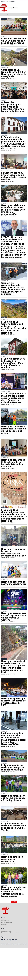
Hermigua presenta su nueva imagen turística (13, 582)
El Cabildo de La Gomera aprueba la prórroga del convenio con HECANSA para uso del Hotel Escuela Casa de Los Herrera (13, 143)
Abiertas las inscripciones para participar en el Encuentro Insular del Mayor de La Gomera (13, 107)
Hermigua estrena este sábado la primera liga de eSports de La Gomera (13, 616)
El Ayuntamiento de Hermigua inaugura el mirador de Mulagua (13, 767)
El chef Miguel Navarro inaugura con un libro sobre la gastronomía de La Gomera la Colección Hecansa (13, 398)
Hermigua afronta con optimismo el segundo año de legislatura (13, 798)
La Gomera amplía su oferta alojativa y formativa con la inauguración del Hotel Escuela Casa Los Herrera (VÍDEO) (13, 739)
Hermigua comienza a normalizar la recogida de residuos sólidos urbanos (13, 430)
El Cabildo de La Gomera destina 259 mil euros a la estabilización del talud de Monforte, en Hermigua (14, 327)
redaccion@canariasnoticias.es (13, 933)
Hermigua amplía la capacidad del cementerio (12, 859)
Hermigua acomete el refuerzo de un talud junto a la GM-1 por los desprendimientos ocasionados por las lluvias (13, 667)
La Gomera (4, 19)
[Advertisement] (14, 962)
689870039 (9, 931)
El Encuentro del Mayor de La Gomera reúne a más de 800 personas (13, 40)
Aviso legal (4, 924)
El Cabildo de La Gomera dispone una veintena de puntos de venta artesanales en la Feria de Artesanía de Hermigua (14, 515)
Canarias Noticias (5, 45)
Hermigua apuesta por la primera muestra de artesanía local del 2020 (13, 702)
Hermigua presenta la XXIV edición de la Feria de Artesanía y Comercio (13, 463)
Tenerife (3, 234)
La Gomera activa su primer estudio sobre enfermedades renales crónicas (13, 176)
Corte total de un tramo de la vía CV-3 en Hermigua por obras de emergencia (13, 73)
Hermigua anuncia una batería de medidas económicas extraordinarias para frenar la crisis (13, 891)
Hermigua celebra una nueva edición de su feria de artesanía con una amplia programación (13, 210)
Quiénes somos (5, 920)
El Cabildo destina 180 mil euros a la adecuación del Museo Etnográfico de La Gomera (13, 363)
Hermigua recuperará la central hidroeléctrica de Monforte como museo (13, 552)
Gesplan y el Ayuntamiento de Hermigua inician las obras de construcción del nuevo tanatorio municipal (13, 288)
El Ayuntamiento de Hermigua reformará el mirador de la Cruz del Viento (14, 826)
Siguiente (14, 901)
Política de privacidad (6, 922)
